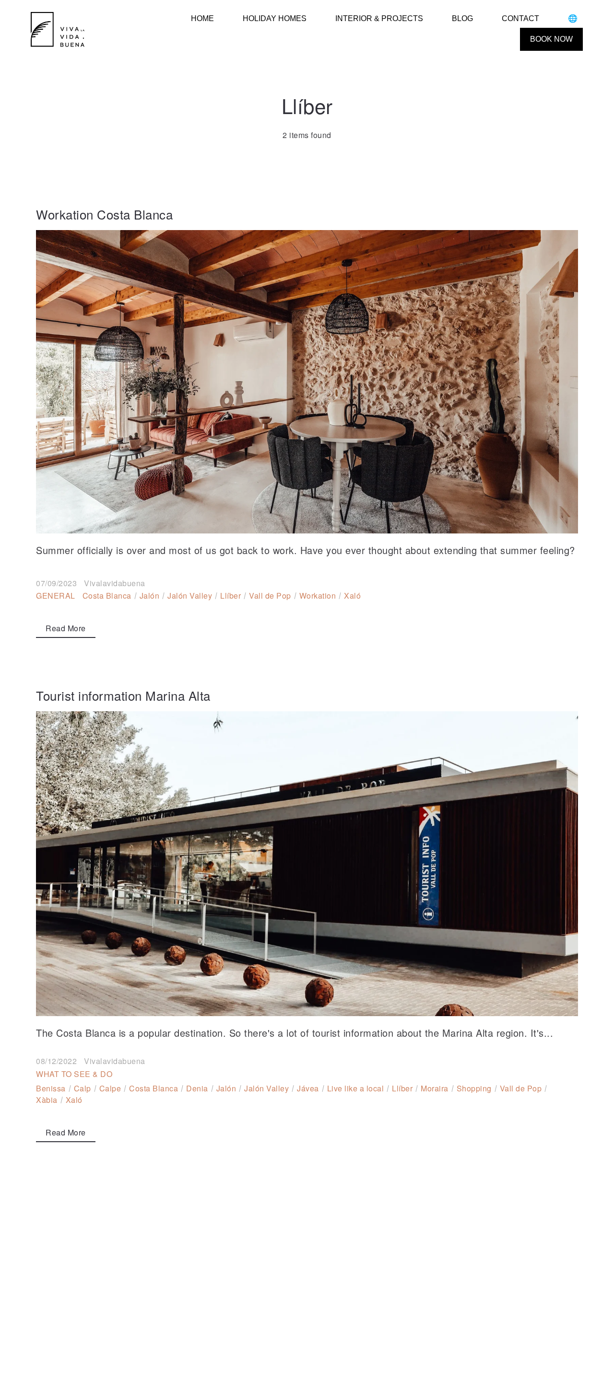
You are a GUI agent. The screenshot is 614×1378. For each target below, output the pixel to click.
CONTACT (520, 18)
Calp (82, 1088)
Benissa (51, 1088)
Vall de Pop (270, 595)
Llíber (230, 595)
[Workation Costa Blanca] (307, 381)
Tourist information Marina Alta (123, 695)
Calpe (110, 1088)
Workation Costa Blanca (104, 214)
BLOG (462, 18)
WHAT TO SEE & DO (74, 1073)
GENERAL (55, 595)
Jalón (150, 595)
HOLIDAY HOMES (275, 18)
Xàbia (47, 1099)
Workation (317, 595)
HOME (202, 18)
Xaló (352, 595)
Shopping (474, 1088)
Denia (197, 1088)
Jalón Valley (189, 595)
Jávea (308, 1088)
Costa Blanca (107, 595)
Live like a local (355, 1088)
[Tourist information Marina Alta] (307, 863)
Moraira (435, 1088)
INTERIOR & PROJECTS (379, 18)
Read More (66, 628)
